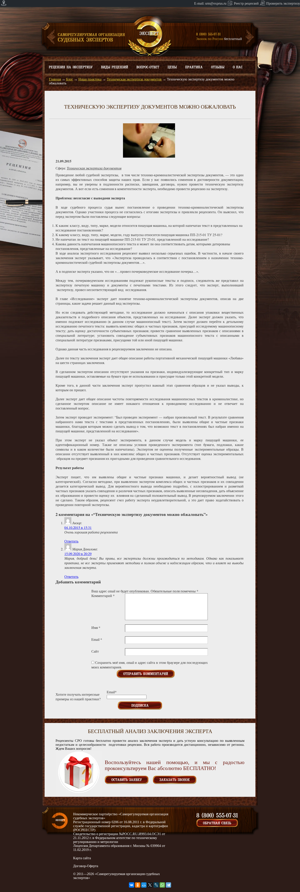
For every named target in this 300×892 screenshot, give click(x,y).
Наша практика (89, 79)
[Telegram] (168, 885)
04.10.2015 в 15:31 (78, 527)
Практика (194, 67)
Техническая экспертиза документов (134, 79)
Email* (112, 692)
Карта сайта (82, 858)
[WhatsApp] (162, 885)
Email (96, 639)
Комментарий (103, 595)
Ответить (71, 541)
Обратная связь (217, 823)
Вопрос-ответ (147, 67)
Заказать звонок (174, 780)
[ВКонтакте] (131, 885)
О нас (238, 67)
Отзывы (217, 67)
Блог (69, 79)
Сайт (95, 651)
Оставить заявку (126, 780)
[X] (150, 885)
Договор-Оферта (85, 866)
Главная (55, 79)
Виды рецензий (114, 67)
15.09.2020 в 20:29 (78, 553)
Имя (95, 627)
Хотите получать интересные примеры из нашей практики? (78, 696)
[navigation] (150, 3)
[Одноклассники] (137, 885)
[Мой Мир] (143, 885)
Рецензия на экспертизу (71, 67)
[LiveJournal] (156, 885)
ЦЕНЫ (172, 67)
